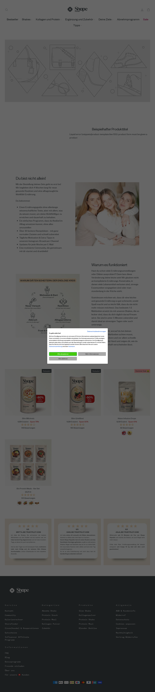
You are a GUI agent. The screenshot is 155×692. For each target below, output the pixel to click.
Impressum (71, 346)
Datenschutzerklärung (55, 346)
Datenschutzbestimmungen (96, 331)
